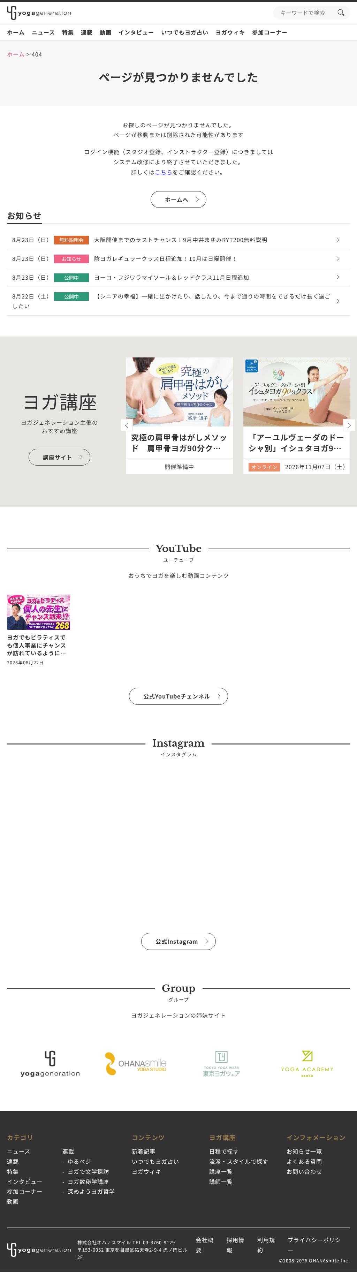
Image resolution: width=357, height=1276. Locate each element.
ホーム (16, 32)
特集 (68, 32)
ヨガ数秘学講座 (88, 1181)
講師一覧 (221, 1181)
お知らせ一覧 (304, 1151)
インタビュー (136, 32)
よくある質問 (304, 1161)
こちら (164, 172)
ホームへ (177, 199)
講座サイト (58, 457)
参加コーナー (270, 32)
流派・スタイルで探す (238, 1161)
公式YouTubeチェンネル (176, 696)
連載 (87, 32)
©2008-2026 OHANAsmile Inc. (314, 1260)
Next (349, 425)
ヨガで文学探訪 (88, 1171)
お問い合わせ (304, 1171)
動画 (106, 32)
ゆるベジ (79, 1161)
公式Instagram (176, 941)
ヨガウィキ (230, 32)
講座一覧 (221, 1171)
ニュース (43, 32)
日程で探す (224, 1151)
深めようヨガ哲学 (91, 1191)
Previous (127, 425)
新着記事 (143, 1151)
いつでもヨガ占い (184, 32)
